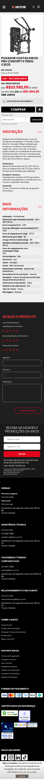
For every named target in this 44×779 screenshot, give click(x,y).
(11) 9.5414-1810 (7, 530)
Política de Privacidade (27, 772)
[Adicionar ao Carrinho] (39, 109)
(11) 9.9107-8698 (7, 497)
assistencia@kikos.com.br (11, 537)
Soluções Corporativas (10, 674)
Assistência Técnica (9, 667)
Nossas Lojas (6, 635)
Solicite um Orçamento (10, 670)
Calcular (36, 120)
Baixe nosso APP (7, 639)
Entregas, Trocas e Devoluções (13, 632)
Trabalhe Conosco (8, 660)
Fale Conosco (6, 663)
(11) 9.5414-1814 (7, 504)
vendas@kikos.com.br (10, 570)
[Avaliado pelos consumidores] (7, 731)
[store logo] (19, 7)
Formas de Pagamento (10, 656)
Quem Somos (6, 625)
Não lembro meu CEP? (9, 124)
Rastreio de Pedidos (9, 677)
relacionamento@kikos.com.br (13, 599)
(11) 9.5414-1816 (7, 596)
